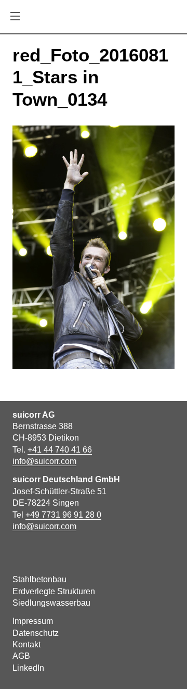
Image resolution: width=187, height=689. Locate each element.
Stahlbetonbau (39, 579)
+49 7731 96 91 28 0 (63, 514)
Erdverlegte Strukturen (53, 591)
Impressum (32, 621)
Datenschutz (35, 633)
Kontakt (26, 644)
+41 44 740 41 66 (60, 449)
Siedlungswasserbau (51, 602)
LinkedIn (28, 667)
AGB (21, 656)
